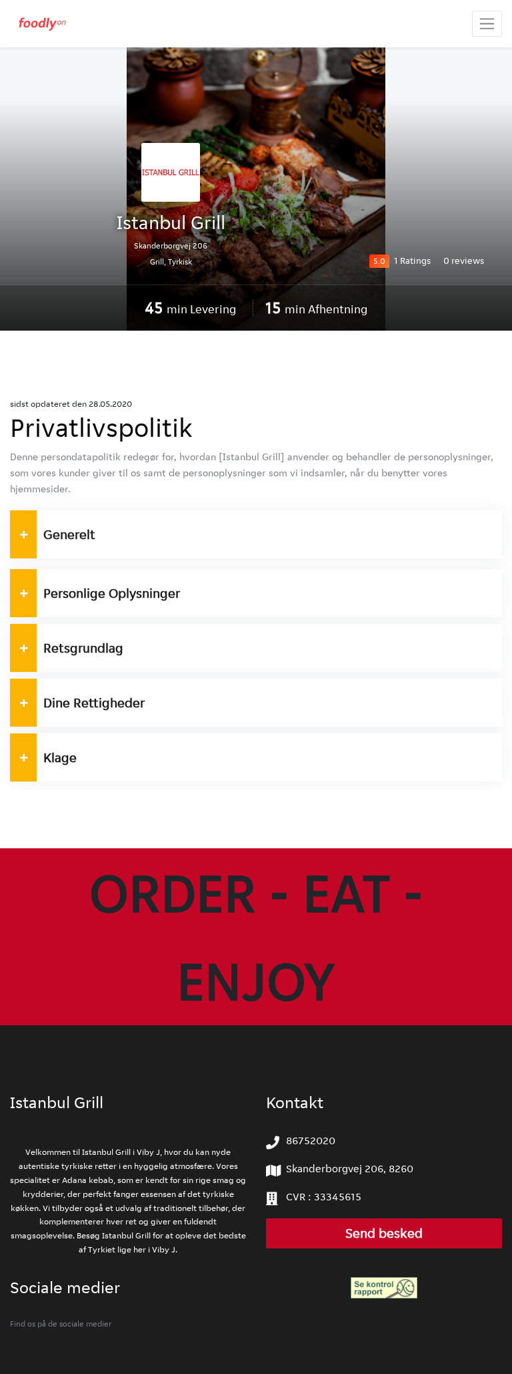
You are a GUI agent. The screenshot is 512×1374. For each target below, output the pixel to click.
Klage (60, 757)
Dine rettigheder (94, 702)
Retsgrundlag (83, 648)
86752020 (310, 1141)
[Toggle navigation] (487, 24)
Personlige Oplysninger (111, 593)
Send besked (384, 1233)
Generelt (69, 534)
